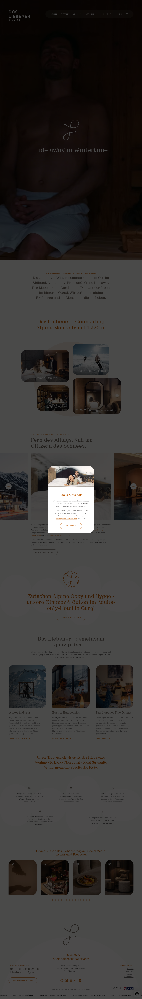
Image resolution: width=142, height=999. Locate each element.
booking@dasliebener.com (66, 518)
